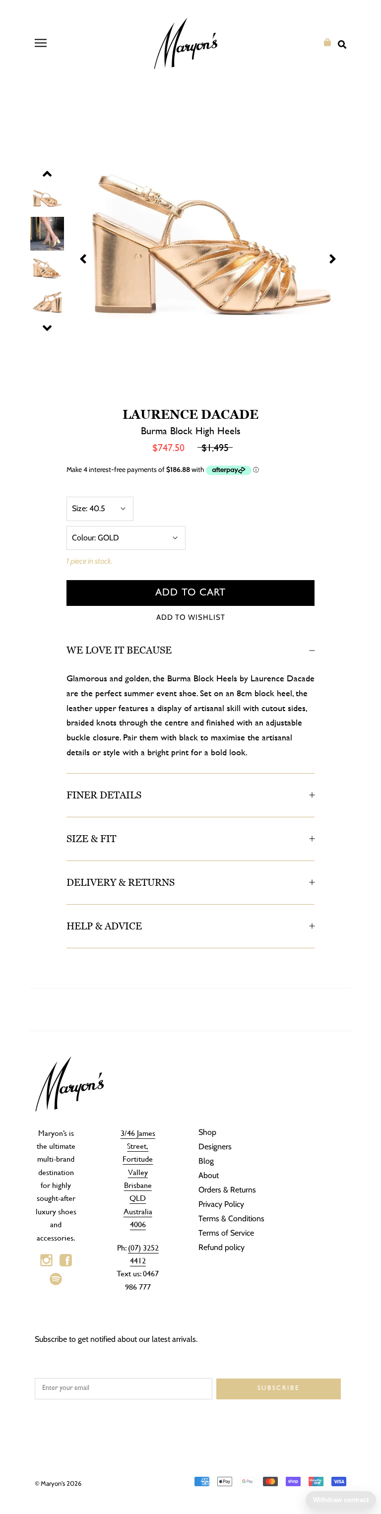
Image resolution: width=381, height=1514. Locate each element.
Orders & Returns (227, 1189)
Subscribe (278, 1388)
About (208, 1175)
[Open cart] (327, 42)
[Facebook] (66, 1260)
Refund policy (221, 1247)
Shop (207, 1132)
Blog (206, 1161)
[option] (190, 252)
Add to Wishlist (190, 617)
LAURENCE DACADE (190, 414)
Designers (215, 1146)
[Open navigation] (41, 42)
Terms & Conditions (231, 1218)
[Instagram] (46, 1260)
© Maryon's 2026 (58, 1483)
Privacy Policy (221, 1204)
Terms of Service (226, 1233)
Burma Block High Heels (191, 430)
